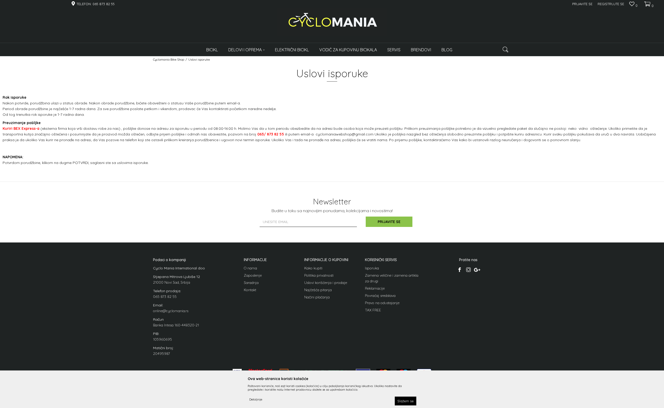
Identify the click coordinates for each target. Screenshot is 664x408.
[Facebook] (459, 270)
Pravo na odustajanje (382, 302)
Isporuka (372, 268)
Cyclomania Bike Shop (168, 59)
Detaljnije (255, 399)
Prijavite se (389, 221)
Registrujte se (611, 4)
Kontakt (250, 290)
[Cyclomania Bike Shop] (332, 22)
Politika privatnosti (319, 275)
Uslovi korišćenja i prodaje (325, 282)
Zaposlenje (253, 275)
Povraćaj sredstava (380, 295)
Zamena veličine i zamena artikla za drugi (391, 278)
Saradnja (251, 282)
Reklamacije (375, 288)
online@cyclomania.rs (170, 311)
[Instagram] (468, 270)
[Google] (477, 270)
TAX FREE (373, 310)
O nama (250, 268)
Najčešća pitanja (318, 290)
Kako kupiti (313, 268)
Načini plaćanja (317, 297)
